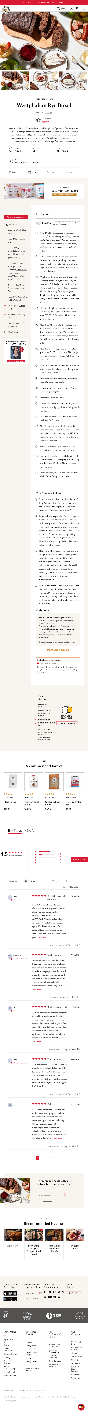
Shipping (6, 1357)
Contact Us (75, 1378)
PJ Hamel (48, 113)
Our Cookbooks (32, 1364)
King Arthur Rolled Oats (50, 503)
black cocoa (21, 269)
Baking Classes (31, 1357)
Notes (69, 172)
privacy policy (47, 1201)
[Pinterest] (63, 1292)
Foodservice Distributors (53, 1356)
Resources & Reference (53, 1365)
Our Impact (75, 1363)
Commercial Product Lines (54, 1351)
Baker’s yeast (44, 720)
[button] (47, 851)
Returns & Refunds (7, 1361)
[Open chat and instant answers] (81, 1407)
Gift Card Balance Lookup (9, 1367)
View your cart (77, 8)
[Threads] (59, 1292)
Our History (75, 1360)
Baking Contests (32, 1361)
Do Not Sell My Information (68, 1397)
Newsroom (75, 1374)
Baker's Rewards (9, 1372)
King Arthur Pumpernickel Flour (16, 288)
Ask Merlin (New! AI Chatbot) (32, 1369)
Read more (43, 937)
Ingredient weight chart (46, 724)
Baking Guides (31, 1345)
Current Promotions (7, 1349)
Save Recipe (17, 172)
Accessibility (25, 1397)
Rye (51, 99)
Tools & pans (44, 729)
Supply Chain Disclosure (10, 1397)
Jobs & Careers (76, 1356)
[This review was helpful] (73, 945)
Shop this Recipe (16, 217)
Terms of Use (51, 1397)
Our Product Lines (76, 1343)
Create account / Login (58, 650)
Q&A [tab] (29, 831)
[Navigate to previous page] (33, 1158)
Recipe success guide (44, 705)
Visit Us (74, 1353)
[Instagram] (54, 1292)
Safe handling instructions (44, 738)
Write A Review (79, 859)
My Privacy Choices (11, 1401)
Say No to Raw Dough (31, 1353)
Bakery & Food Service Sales (54, 1345)
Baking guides (44, 711)
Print (34, 173)
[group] (15, 80)
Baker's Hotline (31, 1348)
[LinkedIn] (45, 1297)
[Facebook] (45, 1292)
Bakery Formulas (55, 1361)
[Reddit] (54, 1297)
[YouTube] (50, 1297)
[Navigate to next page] (54, 1158)
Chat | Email (74, 1293)
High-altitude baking (44, 715)
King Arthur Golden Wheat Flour (18, 298)
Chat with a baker (67, 723)
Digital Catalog (8, 1339)
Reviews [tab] (15, 831)
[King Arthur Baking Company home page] (6, 10)
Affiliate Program (9, 1375)
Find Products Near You (76, 1348)
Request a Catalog (7, 1343)
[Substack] (59, 1297)
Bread (45, 99)
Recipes (37, 99)
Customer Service (10, 1354)
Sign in (71, 8)
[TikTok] (50, 1292)
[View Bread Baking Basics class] (58, 666)
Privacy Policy (39, 1397)
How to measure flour (45, 733)
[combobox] (39, 881)
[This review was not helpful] (77, 945)
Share (52, 173)
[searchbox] (16, 881)
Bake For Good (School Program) (76, 1368)
